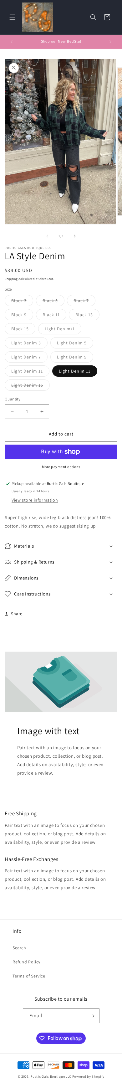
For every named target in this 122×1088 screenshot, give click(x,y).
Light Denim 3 (29, 344)
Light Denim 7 (29, 358)
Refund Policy (26, 962)
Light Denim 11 (30, 372)
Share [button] (17, 613)
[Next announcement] (110, 42)
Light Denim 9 (75, 358)
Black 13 (87, 316)
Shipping (11, 279)
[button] (12, 17)
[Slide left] (47, 236)
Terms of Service (29, 976)
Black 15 (23, 330)
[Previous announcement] (11, 42)
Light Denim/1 (63, 330)
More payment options (61, 466)
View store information (35, 500)
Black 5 (53, 301)
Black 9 (22, 316)
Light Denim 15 (30, 386)
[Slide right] (75, 236)
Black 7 (84, 301)
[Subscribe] (92, 1015)
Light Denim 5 (75, 344)
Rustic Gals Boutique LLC (51, 1076)
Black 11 (54, 316)
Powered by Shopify (88, 1076)
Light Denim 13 (75, 371)
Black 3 (22, 301)
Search (19, 948)
